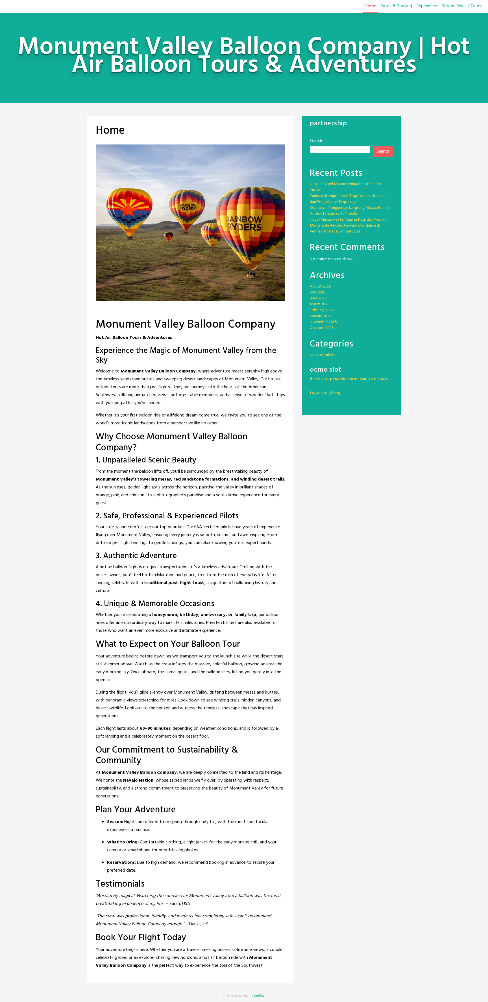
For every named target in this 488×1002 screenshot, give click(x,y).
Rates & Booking (396, 6)
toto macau (378, 379)
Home (370, 6)
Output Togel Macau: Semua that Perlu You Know (347, 187)
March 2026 (319, 304)
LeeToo (259, 996)
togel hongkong (325, 393)
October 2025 (322, 328)
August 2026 (320, 286)
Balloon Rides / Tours (461, 6)
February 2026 (322, 310)
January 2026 (320, 316)
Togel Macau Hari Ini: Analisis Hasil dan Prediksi (348, 219)
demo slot (319, 379)
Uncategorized (323, 355)
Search (316, 141)
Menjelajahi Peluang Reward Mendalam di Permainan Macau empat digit (345, 228)
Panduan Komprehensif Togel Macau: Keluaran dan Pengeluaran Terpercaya (348, 199)
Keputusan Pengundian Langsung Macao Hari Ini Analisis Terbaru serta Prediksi (349, 211)
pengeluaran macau (348, 379)
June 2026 (318, 298)
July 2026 (317, 292)
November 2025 (323, 322)
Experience (427, 6)
